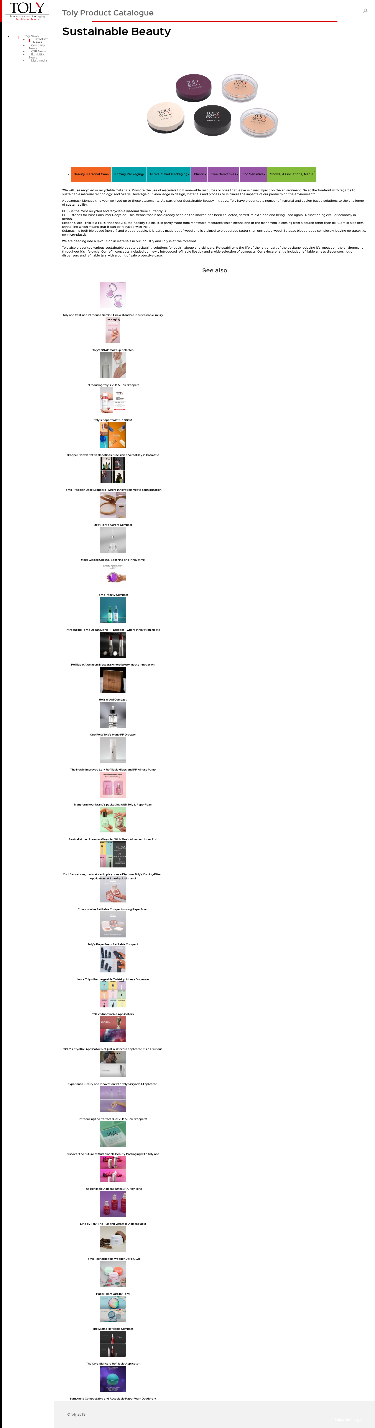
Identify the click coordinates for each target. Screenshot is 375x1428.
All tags (325, 171)
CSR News (38, 51)
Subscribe (343, 1419)
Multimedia (39, 60)
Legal (358, 1419)
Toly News (31, 36)
